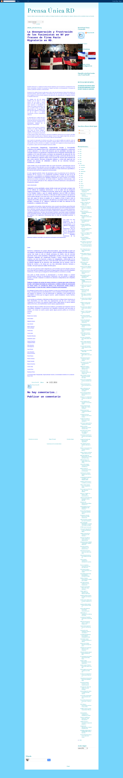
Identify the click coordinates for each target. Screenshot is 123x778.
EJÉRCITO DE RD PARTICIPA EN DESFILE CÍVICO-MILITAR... (86, 499)
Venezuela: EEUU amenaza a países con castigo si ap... (85, 372)
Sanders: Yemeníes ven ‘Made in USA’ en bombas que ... (85, 203)
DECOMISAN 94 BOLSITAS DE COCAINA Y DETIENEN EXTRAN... (85, 575)
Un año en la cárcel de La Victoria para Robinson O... (85, 675)
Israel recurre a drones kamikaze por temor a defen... (85, 474)
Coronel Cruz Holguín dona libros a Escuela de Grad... (86, 234)
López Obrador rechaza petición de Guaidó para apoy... (85, 376)
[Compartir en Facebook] (55, 382)
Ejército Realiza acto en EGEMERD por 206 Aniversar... (85, 508)
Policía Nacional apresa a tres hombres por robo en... (85, 556)
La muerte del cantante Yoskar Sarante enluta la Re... (85, 347)
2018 (80, 740)
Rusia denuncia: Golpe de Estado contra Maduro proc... (86, 308)
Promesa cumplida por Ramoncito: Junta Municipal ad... (85, 718)
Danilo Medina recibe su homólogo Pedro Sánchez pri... (85, 276)
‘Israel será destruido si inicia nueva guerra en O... (85, 385)
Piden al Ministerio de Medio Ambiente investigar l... (85, 389)
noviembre (83, 167)
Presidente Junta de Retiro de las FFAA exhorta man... (84, 516)
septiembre (83, 171)
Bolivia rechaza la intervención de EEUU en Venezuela (85, 470)
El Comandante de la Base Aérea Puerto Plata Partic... (86, 657)
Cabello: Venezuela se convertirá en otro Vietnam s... (85, 534)
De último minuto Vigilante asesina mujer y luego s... (86, 299)
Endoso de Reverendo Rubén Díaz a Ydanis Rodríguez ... (85, 407)
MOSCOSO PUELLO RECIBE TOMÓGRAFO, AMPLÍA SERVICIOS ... (86, 543)
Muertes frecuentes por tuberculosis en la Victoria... (85, 272)
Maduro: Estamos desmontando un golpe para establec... (86, 579)
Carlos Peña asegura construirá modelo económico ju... (84, 465)
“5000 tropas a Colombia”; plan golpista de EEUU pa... (85, 295)
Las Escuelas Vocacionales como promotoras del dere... (85, 697)
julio (82, 175)
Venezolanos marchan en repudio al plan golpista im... (86, 436)
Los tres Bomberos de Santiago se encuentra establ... (85, 402)
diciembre (83, 165)
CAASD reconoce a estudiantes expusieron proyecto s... (86, 723)
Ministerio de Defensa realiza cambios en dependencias (85, 539)
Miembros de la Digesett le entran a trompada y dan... (85, 208)
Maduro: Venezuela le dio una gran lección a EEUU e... (86, 449)
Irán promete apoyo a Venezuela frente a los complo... (85, 570)
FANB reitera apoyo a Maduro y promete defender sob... (85, 368)
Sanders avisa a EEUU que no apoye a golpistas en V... (86, 601)
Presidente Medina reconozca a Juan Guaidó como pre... (85, 684)
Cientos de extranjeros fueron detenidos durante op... (85, 321)
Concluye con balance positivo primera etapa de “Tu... (85, 225)
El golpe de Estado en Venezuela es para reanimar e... (85, 420)
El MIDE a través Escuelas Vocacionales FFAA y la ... (85, 710)
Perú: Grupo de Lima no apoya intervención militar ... (85, 250)
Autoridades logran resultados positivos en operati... (85, 640)
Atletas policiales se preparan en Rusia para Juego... (86, 216)
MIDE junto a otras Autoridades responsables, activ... (85, 263)
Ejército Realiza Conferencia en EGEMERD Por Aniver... (85, 714)
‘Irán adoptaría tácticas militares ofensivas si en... (85, 445)
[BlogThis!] (51, 382)
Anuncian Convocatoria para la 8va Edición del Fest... (85, 338)
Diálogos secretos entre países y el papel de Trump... (85, 304)
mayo (82, 179)
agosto (82, 173)
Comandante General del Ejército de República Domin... (85, 330)
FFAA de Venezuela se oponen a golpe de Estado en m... (85, 623)
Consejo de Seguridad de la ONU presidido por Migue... (85, 530)
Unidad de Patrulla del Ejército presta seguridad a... (85, 440)
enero (82, 187)
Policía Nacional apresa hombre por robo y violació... (85, 359)
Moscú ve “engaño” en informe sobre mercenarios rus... (85, 494)
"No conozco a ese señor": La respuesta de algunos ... (86, 363)
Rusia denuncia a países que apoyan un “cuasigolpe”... (85, 432)
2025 (80, 151)
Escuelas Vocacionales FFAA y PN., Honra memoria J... (85, 588)
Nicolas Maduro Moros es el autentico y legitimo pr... (85, 254)
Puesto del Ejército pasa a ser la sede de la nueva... (85, 736)
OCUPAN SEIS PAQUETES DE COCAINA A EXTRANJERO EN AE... (85, 636)
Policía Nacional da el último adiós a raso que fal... (86, 355)
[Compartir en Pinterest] (56, 382)
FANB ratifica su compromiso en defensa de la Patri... (86, 614)
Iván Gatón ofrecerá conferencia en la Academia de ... (84, 583)
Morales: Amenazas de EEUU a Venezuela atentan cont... (85, 199)
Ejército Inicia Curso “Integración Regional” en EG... (85, 411)
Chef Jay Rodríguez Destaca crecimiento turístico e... (85, 238)
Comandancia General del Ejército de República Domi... (86, 679)
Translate (38, 24)
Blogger (68, 766)
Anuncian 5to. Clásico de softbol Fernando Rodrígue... (85, 688)
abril (82, 181)
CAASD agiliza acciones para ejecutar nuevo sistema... (85, 334)
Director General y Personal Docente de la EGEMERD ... (86, 212)
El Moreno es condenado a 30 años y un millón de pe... (86, 398)
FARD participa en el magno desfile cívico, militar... (85, 461)
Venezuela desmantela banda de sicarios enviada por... (85, 190)
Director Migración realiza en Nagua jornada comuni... (85, 692)
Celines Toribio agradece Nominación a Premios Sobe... (85, 343)
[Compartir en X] (53, 382)
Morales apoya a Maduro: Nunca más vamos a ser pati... (86, 666)
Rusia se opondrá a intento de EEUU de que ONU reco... (85, 566)
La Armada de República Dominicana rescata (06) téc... (86, 618)
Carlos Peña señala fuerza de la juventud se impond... (85, 230)
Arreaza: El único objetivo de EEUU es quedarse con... (85, 268)
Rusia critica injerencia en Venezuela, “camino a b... (86, 701)
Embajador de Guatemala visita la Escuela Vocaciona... (85, 649)
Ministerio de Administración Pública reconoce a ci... (85, 503)
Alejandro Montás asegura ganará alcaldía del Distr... (86, 653)
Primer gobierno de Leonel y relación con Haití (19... (86, 670)
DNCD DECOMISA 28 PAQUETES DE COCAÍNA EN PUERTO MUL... (86, 457)
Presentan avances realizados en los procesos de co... (84, 547)
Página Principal (52, 439)
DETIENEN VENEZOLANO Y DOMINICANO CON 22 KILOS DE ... (86, 731)
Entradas (82, 130)
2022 (80, 157)
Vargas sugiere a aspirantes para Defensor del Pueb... (85, 592)
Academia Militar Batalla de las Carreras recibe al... (85, 605)
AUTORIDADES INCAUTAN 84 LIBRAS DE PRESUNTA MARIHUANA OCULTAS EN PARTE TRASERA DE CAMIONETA (86, 87)
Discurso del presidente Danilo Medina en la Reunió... (85, 394)
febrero (82, 185)
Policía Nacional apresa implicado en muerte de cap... (85, 325)
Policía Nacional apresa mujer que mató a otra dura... (85, 552)
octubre (82, 169)
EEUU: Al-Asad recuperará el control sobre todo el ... (86, 246)
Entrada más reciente (33, 439)
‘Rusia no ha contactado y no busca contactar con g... (85, 381)
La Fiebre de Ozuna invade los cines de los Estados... (85, 415)
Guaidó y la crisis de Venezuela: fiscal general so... (84, 290)
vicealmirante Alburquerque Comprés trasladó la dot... (86, 727)
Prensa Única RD (50, 10)
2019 (80, 163)
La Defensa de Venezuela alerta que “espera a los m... (85, 286)
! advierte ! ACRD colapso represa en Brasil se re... (85, 312)
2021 (80, 159)
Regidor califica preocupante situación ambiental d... (85, 662)
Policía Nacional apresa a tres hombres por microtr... (85, 221)
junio (82, 177)
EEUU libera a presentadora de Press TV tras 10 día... (85, 705)
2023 (80, 155)
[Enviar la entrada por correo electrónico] (47, 382)
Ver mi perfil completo (82, 43)
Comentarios (82, 133)
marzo (82, 183)
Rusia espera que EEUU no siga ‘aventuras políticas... (86, 490)
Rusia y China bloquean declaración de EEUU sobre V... (85, 512)
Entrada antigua (70, 439)
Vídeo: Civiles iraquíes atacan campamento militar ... (85, 486)
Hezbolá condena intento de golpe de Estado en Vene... (85, 596)
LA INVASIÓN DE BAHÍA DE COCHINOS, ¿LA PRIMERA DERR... (85, 478)
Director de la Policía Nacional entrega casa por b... (85, 644)
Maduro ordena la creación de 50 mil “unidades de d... (84, 259)
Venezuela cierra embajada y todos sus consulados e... (85, 631)
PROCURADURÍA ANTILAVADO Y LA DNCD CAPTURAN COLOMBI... (86, 524)
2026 (80, 149)
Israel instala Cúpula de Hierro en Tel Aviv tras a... (85, 627)
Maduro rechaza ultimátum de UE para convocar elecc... (85, 427)
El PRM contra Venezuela (85, 527)
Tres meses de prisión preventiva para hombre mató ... (86, 317)
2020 (80, 161)
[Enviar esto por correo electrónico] (50, 382)
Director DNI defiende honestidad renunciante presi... (85, 610)
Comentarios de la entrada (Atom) (54, 443)
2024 (80, 153)
